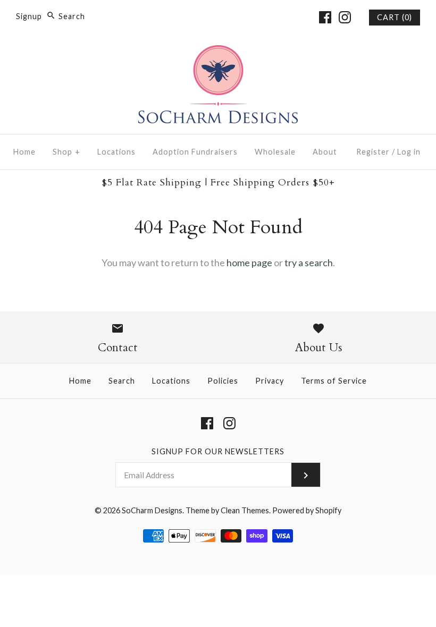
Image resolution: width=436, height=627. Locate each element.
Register (373, 151)
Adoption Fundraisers (195, 151)
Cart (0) (394, 17)
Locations (116, 151)
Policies (222, 380)
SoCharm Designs (152, 510)
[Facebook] (325, 17)
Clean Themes (245, 510)
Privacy (269, 380)
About (325, 151)
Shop (66, 151)
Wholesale (275, 151)
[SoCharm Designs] (218, 52)
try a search (308, 262)
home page (249, 262)
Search (121, 380)
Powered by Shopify (306, 510)
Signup (29, 16)
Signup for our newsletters (218, 451)
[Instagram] (345, 17)
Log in (409, 151)
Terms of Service (334, 380)
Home (24, 151)
